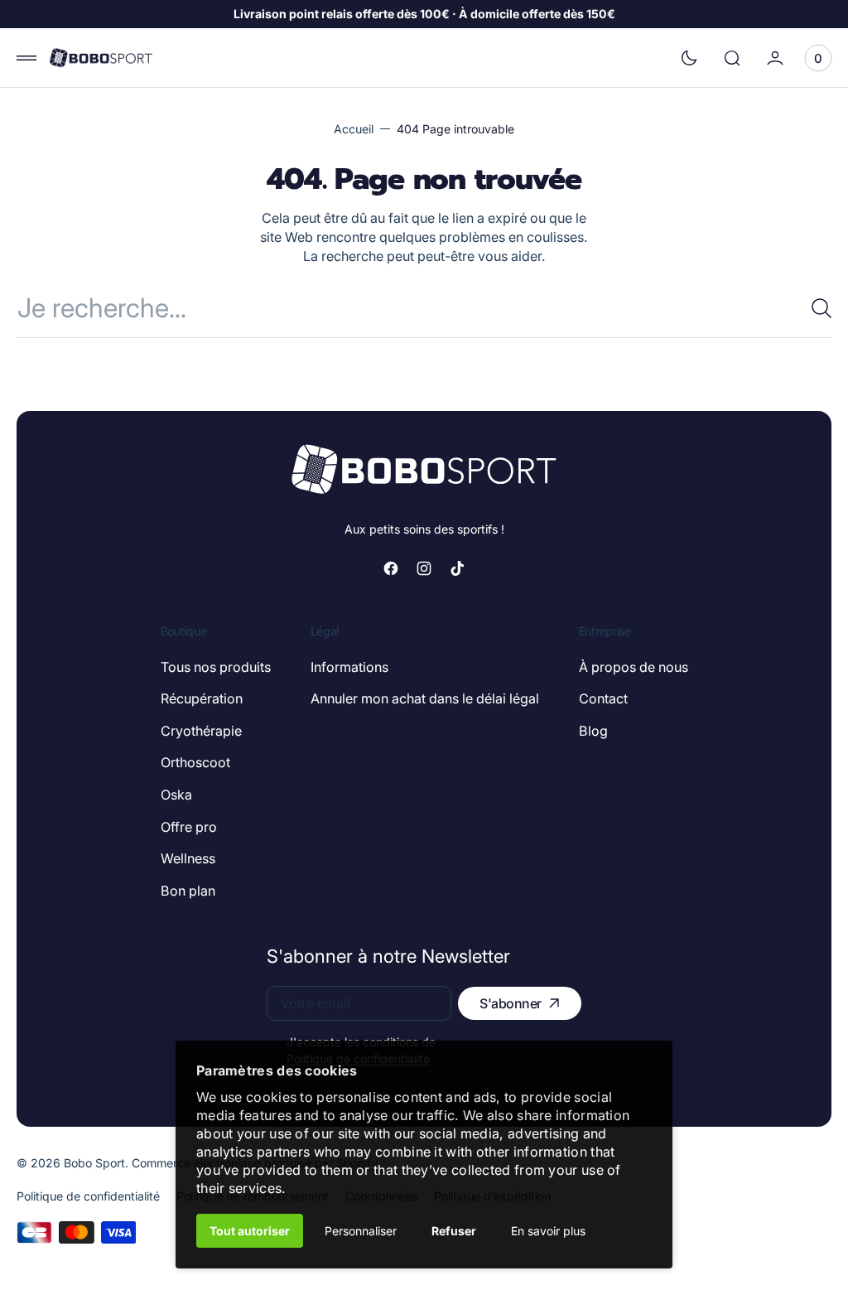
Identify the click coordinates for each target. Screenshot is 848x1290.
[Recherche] (814, 308)
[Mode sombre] (689, 58)
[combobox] (424, 307)
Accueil (353, 129)
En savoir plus (548, 1231)
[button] (26, 58)
